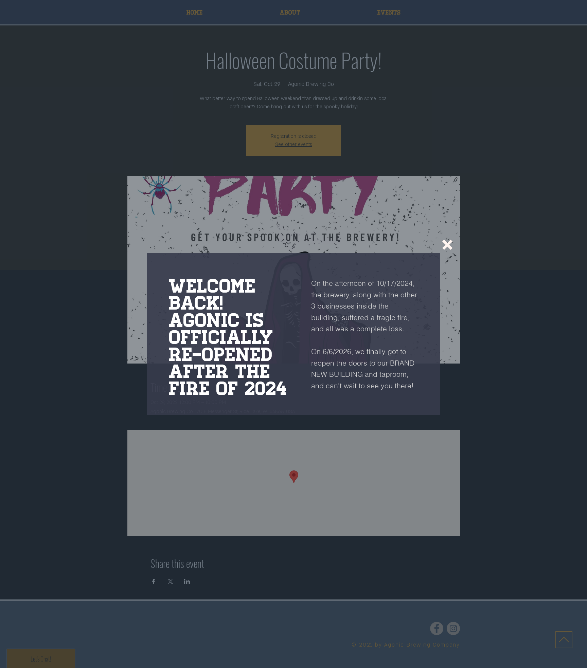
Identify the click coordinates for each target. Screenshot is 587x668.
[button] (447, 245)
